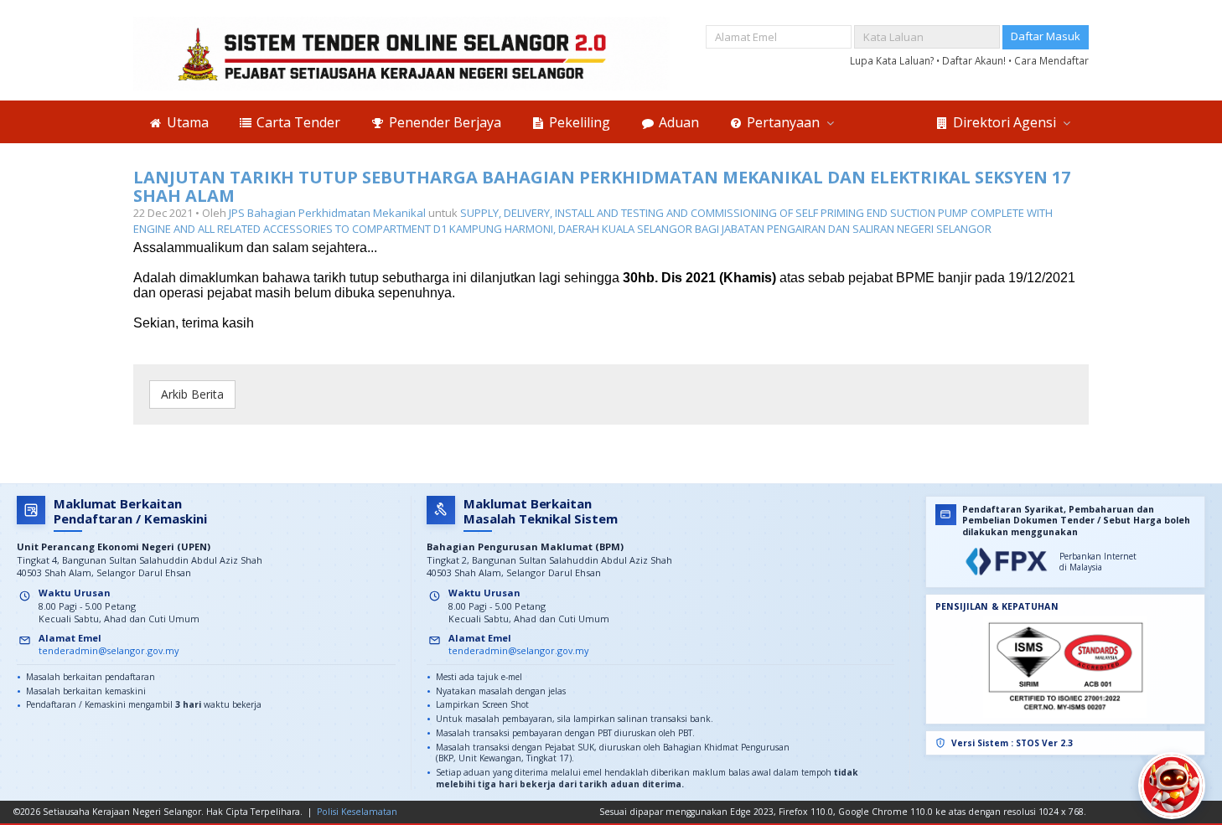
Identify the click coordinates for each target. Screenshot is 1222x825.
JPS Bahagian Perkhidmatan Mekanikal (327, 212)
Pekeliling (578, 122)
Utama (186, 122)
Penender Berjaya (443, 122)
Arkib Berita (192, 394)
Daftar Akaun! (975, 60)
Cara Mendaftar (1051, 60)
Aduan (677, 122)
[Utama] (401, 53)
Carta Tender (296, 122)
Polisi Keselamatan (357, 811)
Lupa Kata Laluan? (893, 60)
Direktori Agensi (1004, 122)
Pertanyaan (783, 122)
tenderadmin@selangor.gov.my (109, 650)
